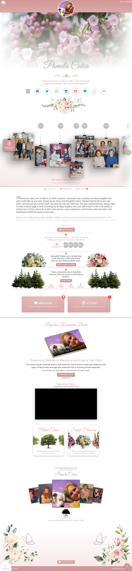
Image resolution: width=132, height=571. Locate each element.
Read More (66, 225)
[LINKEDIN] (66, 91)
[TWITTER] (47, 91)
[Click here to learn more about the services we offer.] (66, 514)
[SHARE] (94, 91)
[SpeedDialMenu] (127, 566)
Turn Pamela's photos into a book (66, 180)
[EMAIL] (75, 91)
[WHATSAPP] (56, 91)
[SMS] (85, 91)
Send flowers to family (66, 264)
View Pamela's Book (66, 374)
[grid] (66, 154)
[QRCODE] (28, 91)
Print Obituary (67, 229)
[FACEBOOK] (37, 91)
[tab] (50, 189)
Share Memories (67, 562)
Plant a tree (66, 280)
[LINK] (104, 91)
